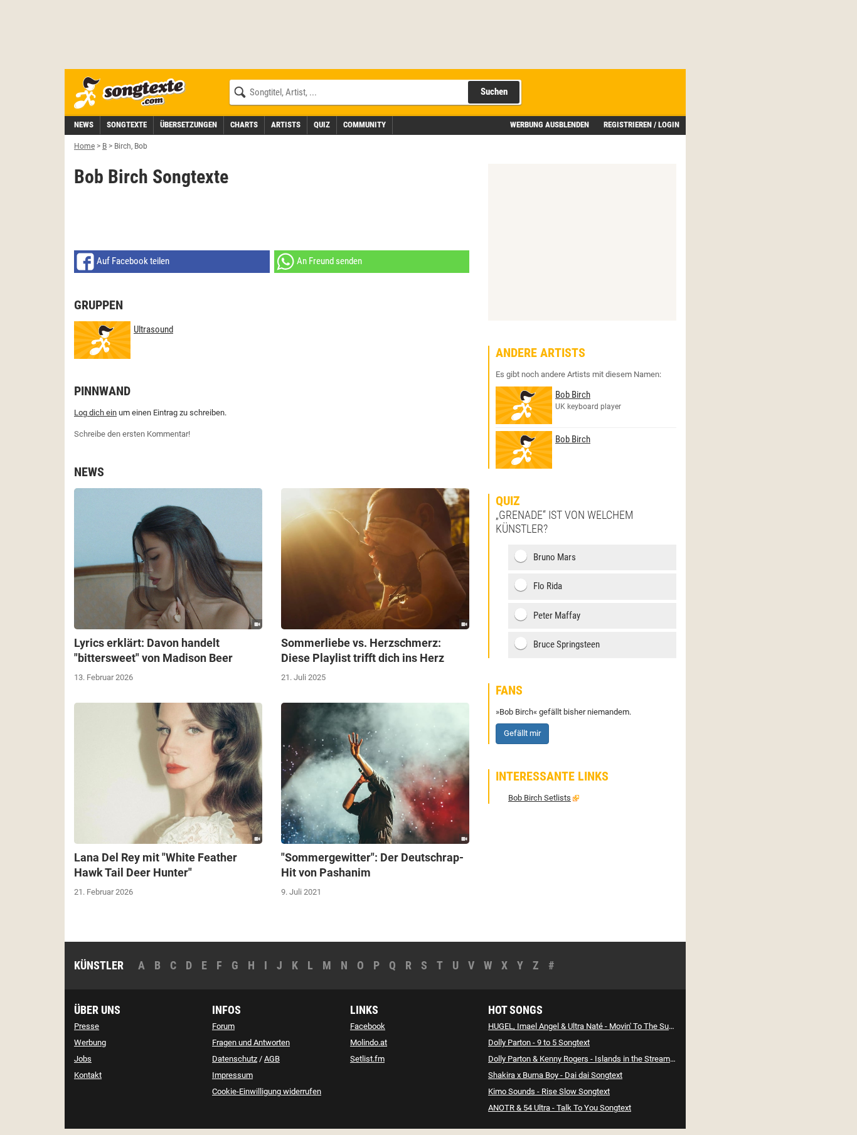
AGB (272, 1058)
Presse (86, 1026)
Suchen (494, 91)
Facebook (367, 1026)
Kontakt (88, 1075)
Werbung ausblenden (549, 124)
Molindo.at (368, 1042)
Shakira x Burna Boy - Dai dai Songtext (555, 1075)
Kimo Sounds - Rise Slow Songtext (549, 1091)
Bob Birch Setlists (539, 797)
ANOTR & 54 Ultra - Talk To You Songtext (559, 1107)
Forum (223, 1026)
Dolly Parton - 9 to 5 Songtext (539, 1042)
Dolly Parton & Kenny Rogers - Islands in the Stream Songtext (595, 1058)
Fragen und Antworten (251, 1042)
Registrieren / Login (641, 124)
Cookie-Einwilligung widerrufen (266, 1091)
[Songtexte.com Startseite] (133, 93)
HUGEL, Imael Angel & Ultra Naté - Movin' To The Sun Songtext (597, 1026)
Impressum (232, 1075)
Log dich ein (95, 412)
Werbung (90, 1042)
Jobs (83, 1058)
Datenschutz (234, 1058)
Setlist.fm (367, 1058)
